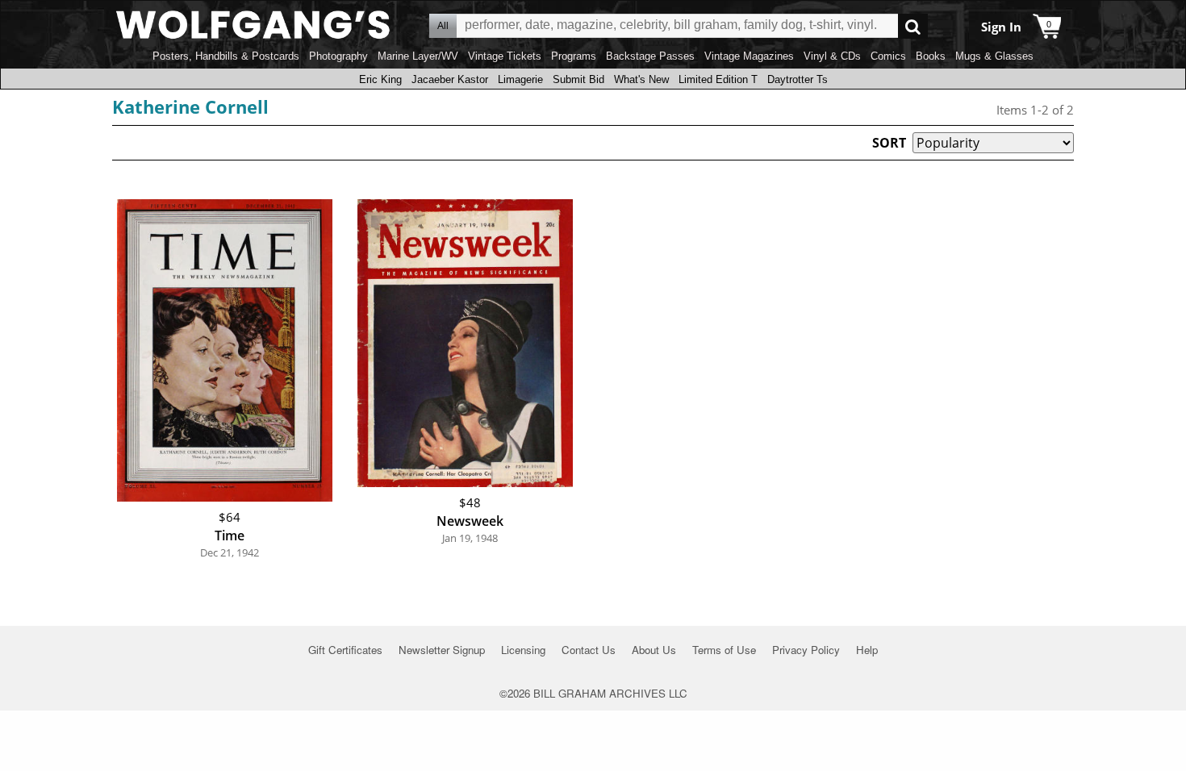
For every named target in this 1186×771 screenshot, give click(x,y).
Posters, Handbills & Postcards (225, 56)
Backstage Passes (650, 56)
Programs (573, 56)
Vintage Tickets (504, 56)
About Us (654, 649)
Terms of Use (724, 649)
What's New (641, 79)
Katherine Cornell (190, 106)
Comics (888, 56)
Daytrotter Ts (797, 79)
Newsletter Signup (442, 649)
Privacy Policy (806, 649)
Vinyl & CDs (832, 56)
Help (867, 649)
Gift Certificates (345, 649)
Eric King (380, 79)
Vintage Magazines (749, 56)
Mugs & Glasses (994, 56)
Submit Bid (578, 79)
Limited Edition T (718, 79)
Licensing (523, 649)
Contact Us (589, 649)
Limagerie (520, 79)
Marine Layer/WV (418, 56)
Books (931, 56)
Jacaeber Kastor (449, 79)
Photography (338, 56)
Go (913, 26)
